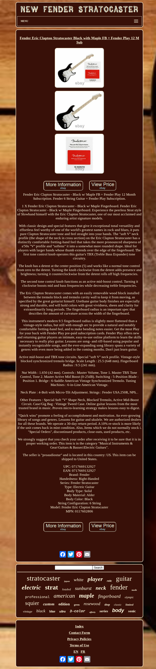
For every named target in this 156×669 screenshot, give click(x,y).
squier (32, 603)
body (118, 610)
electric (31, 587)
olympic (129, 597)
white (78, 579)
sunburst (83, 588)
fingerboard (109, 596)
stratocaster (43, 578)
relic (109, 581)
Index (79, 626)
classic (117, 604)
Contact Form (79, 633)
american (64, 596)
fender (119, 587)
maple (86, 595)
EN (76, 652)
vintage (27, 611)
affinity (92, 612)
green (77, 604)
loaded (66, 589)
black (40, 611)
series (104, 611)
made (134, 590)
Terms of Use (79, 645)
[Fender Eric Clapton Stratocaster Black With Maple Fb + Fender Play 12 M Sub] (79, 68)
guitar (124, 578)
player (95, 579)
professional (37, 597)
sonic (132, 611)
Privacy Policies (79, 639)
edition (64, 604)
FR (83, 652)
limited (129, 604)
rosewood (92, 603)
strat (51, 587)
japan (67, 581)
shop (107, 604)
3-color (77, 611)
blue (52, 611)
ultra (62, 611)
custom (48, 604)
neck (101, 588)
